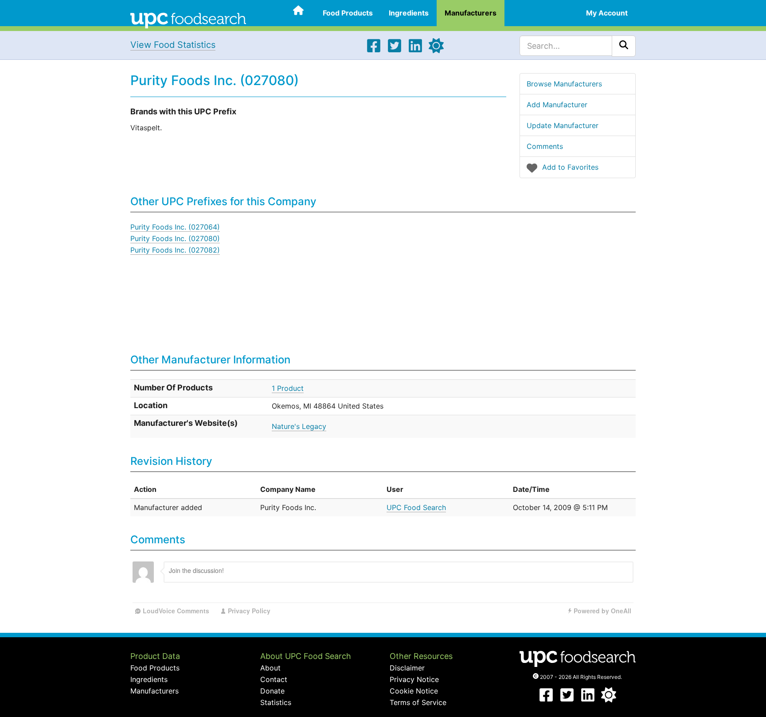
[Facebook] (373, 50)
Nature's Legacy (299, 426)
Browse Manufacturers (564, 83)
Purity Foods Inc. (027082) (175, 249)
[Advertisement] (491, 283)
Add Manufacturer (557, 104)
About (270, 667)
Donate (272, 690)
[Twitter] (394, 50)
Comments (545, 146)
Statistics (275, 702)
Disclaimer (407, 667)
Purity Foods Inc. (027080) (175, 238)
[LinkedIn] (415, 50)
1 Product (288, 388)
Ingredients (409, 12)
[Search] (624, 46)
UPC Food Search (416, 507)
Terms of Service (418, 702)
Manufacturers (470, 12)
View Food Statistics (172, 44)
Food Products (348, 12)
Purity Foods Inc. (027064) (175, 226)
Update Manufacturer (562, 125)
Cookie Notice (414, 690)
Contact (273, 679)
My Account (607, 12)
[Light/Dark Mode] (436, 50)
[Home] (188, 19)
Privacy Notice (414, 679)
